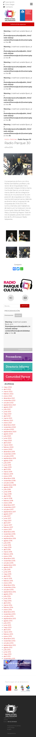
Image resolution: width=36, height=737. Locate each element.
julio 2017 (7, 516)
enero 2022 (8, 396)
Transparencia (11, 733)
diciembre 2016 (9, 532)
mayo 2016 (7, 547)
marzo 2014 (8, 605)
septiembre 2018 (10, 485)
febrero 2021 (8, 420)
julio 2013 (7, 623)
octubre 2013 (8, 616)
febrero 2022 (8, 394)
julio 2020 (7, 436)
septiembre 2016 (10, 538)
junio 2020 (8, 438)
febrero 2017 (8, 527)
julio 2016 (7, 543)
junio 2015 (7, 572)
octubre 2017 (8, 509)
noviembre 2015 (9, 561)
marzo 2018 (8, 498)
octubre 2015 (8, 563)
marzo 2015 (8, 578)
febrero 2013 (8, 634)
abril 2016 (7, 549)
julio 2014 (7, 596)
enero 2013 (8, 636)
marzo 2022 (8, 391)
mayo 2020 (8, 440)
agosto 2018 (8, 487)
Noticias (13, 139)
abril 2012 (7, 656)
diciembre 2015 (9, 558)
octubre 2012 (8, 643)
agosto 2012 (8, 647)
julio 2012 (7, 650)
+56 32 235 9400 (12, 721)
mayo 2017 (7, 521)
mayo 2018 (8, 494)
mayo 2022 (8, 387)
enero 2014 (8, 610)
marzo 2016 (8, 552)
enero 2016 (8, 556)
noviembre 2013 (9, 614)
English (9, 729)
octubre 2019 (8, 456)
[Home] (18, 15)
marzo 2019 (8, 472)
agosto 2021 (8, 407)
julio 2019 (7, 463)
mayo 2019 (7, 467)
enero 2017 (8, 529)
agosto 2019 (8, 460)
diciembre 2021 (9, 398)
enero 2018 (8, 503)
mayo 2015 (7, 574)
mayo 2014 (7, 601)
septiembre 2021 (10, 405)
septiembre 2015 (10, 565)
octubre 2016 (8, 536)
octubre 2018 (9, 483)
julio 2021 (7, 409)
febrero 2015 (8, 581)
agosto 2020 (8, 434)
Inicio (7, 139)
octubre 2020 (9, 429)
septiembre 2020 (10, 432)
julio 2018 (7, 489)
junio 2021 (7, 411)
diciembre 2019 (9, 452)
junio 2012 (7, 652)
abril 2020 (7, 443)
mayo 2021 (7, 414)
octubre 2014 (8, 590)
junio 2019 (7, 465)
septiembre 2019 (10, 458)
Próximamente (9, 315)
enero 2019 (8, 476)
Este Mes (18, 315)
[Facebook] (14, 269)
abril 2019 (7, 469)
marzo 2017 (8, 525)
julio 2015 (7, 569)
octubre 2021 (8, 403)
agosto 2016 (8, 541)
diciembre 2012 (9, 638)
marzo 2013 (8, 632)
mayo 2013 (7, 627)
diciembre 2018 (9, 478)
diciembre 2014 (9, 585)
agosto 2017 (8, 514)
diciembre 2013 (9, 612)
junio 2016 (7, 545)
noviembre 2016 (9, 534)
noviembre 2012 (9, 641)
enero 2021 (8, 423)
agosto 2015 (8, 567)
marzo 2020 (8, 445)
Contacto (9, 7)
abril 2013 (7, 630)
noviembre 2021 (9, 400)
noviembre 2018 (10, 480)
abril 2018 (7, 496)
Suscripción (9, 2)
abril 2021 (7, 416)
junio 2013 (7, 625)
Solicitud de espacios (18, 24)
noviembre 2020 (10, 427)
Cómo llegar (9, 4)
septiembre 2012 (10, 645)
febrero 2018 (8, 501)
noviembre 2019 (9, 454)
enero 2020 (8, 449)
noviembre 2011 (9, 658)
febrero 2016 (8, 554)
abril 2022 (7, 389)
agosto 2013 (8, 621)
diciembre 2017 (9, 505)
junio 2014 (7, 598)
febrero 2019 (8, 474)
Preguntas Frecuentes (14, 725)
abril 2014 (7, 603)
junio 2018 (7, 492)
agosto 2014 (8, 594)
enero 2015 (8, 583)
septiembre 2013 (10, 618)
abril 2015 (7, 576)
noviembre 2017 (9, 507)
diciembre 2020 (9, 425)
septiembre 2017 (10, 512)
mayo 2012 (7, 654)
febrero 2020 (8, 447)
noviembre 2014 (9, 587)
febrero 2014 (8, 607)
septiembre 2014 (10, 592)
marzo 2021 (8, 418)
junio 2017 (7, 518)
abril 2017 (7, 523)
